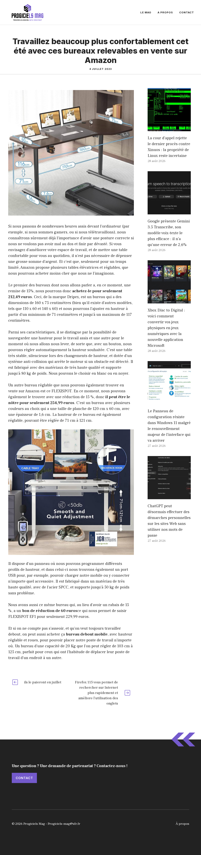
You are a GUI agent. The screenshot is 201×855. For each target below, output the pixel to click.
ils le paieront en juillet (42, 682)
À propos (182, 824)
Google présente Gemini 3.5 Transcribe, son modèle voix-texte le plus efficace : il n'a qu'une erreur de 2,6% (169, 233)
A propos (165, 12)
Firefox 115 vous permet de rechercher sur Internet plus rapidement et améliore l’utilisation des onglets (96, 693)
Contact (186, 12)
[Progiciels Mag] (27, 12)
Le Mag (145, 12)
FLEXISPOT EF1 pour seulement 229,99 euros (48, 616)
